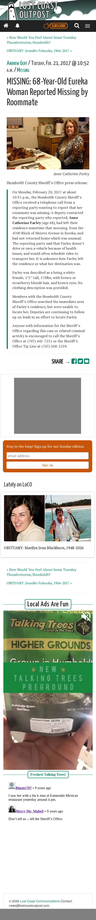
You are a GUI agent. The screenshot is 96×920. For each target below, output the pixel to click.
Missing (23, 70)
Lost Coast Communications (40, 901)
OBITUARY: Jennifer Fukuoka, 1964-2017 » (39, 50)
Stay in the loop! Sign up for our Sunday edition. (45, 446)
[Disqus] (48, 836)
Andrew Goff (17, 63)
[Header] (48, 10)
